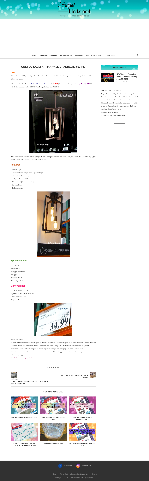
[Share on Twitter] (53, 368)
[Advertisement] (74, 35)
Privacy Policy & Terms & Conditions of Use (74, 474)
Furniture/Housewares (48, 55)
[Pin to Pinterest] (55, 367)
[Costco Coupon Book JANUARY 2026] (82, 432)
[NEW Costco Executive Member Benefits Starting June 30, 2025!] (107, 77)
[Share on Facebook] (51, 367)
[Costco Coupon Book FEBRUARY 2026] (82, 405)
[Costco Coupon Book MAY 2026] (24, 405)
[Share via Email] (58, 367)
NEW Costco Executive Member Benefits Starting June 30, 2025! (126, 76)
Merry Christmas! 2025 (53, 443)
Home (34, 55)
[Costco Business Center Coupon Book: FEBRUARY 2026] (24, 432)
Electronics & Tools (93, 55)
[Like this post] (49, 367)
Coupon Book (109, 55)
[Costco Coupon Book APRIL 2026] (53, 405)
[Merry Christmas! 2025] (53, 432)
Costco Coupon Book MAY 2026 (24, 417)
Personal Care (66, 55)
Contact (94, 474)
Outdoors (79, 55)
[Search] (137, 55)
